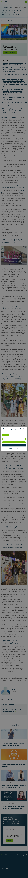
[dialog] (14, 439)
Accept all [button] (14, 442)
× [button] (25, 428)
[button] (14, 448)
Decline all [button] (14, 445)
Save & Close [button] (14, 439)
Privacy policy (5, 435)
